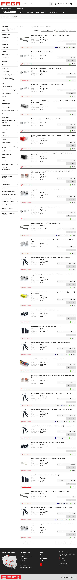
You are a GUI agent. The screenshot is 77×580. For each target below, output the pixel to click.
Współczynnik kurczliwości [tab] (8, 164)
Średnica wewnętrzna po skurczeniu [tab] (7, 209)
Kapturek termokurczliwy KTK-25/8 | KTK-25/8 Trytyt (45, 475)
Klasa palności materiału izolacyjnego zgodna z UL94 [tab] (8, 79)
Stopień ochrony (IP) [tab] (6, 154)
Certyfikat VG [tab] (5, 47)
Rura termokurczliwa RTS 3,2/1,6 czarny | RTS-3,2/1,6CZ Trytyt (47, 223)
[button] (26, 48)
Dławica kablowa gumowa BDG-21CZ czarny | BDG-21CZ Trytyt (47, 442)
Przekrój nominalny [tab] (6, 125)
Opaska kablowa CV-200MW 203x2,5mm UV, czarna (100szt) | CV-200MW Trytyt (52, 426)
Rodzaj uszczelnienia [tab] (6, 142)
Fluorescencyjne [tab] (5, 64)
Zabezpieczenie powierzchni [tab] (8, 191)
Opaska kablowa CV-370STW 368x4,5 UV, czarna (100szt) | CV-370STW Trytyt (51, 409)
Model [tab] (3, 100)
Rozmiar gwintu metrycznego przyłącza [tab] (8, 146)
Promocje (21, 12)
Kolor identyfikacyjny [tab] (7, 86)
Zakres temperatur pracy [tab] (7, 198)
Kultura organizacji (44, 558)
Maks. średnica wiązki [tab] (7, 93)
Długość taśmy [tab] (5, 58)
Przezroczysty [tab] (5, 129)
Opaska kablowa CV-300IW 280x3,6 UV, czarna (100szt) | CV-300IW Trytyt (50, 342)
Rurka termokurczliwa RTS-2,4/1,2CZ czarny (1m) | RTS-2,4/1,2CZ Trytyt (50, 491)
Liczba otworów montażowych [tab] (9, 90)
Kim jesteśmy (43, 554)
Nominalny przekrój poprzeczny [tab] (9, 113)
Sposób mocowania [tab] (6, 150)
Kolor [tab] (3, 83)
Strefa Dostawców (41, 12)
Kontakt (41, 560)
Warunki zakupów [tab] (25, 552)
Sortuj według (37, 30)
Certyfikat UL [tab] (5, 44)
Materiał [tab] (4, 96)
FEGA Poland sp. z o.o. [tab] (65, 552)
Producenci (19, 8)
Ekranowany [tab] (5, 61)
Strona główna (4, 16)
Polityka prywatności (25, 558)
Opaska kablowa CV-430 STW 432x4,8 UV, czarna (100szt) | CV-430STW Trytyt (51, 393)
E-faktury (22, 560)
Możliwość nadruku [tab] (6, 103)
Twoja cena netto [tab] (6, 34)
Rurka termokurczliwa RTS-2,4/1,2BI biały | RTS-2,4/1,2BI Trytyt (48, 458)
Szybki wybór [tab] (5, 26)
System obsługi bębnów (26, 565)
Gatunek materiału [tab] (6, 68)
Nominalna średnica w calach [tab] (8, 110)
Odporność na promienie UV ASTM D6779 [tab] (8, 121)
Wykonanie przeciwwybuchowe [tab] (6, 168)
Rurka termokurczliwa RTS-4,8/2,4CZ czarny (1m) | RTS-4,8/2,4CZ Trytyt (50, 35)
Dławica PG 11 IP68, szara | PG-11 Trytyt (41, 51)
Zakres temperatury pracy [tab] (8, 201)
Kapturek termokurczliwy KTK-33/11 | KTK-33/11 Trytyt (46, 326)
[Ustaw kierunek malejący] (54, 30)
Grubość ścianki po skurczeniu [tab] (9, 75)
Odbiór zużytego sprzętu (26, 567)
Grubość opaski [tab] (5, 71)
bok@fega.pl (63, 560)
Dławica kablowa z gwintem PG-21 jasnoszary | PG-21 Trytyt (47, 118)
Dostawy (22, 564)
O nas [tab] (41, 552)
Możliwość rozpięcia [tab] (6, 107)
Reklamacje (23, 562)
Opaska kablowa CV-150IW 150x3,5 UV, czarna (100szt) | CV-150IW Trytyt (50, 257)
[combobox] (38, 4)
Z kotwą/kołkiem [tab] (6, 187)
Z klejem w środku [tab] (6, 184)
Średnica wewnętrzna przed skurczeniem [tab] (8, 214)
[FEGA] (10, 4)
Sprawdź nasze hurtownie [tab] (8, 552)
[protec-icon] (9, 12)
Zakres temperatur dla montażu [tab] (9, 194)
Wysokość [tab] (4, 172)
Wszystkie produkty (6, 8)
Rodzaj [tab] (3, 132)
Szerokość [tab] (4, 157)
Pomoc (62, 12)
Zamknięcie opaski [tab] (6, 204)
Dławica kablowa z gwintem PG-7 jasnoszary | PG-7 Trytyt (46, 68)
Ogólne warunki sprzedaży (26, 556)
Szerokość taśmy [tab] (5, 161)
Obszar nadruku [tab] (5, 117)
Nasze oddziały (53, 12)
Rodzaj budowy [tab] (5, 135)
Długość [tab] (4, 51)
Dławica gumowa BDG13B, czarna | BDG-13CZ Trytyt (45, 310)
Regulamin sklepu (24, 554)
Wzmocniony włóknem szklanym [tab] (7, 177)
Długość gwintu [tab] (5, 54)
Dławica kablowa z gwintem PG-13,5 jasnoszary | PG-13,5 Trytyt (48, 84)
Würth (41, 556)
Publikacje (30, 12)
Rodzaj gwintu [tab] (5, 139)
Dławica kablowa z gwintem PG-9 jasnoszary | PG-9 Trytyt (46, 207)
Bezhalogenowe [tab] (5, 37)
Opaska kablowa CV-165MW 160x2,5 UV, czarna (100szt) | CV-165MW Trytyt (51, 507)
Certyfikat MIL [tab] (5, 41)
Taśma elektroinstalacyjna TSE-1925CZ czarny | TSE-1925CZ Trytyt (48, 359)
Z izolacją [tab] (4, 181)
